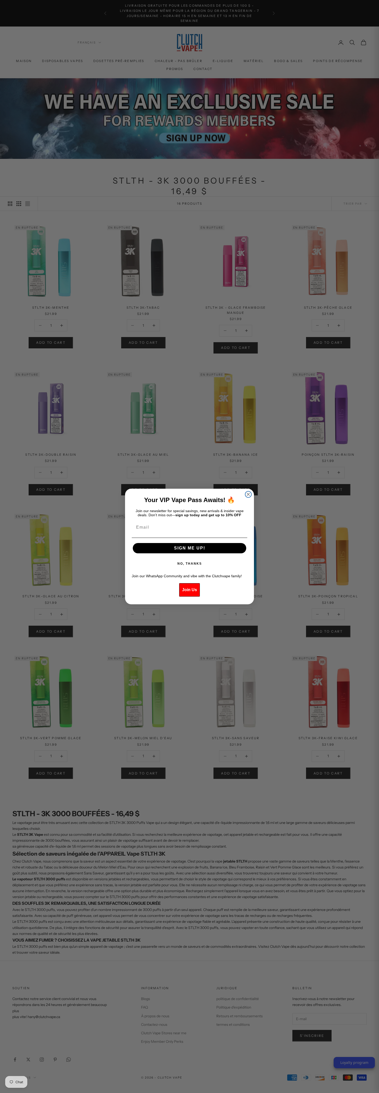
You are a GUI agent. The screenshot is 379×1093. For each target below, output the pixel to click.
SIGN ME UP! (189, 548)
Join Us (189, 590)
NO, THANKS (189, 563)
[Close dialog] (248, 494)
